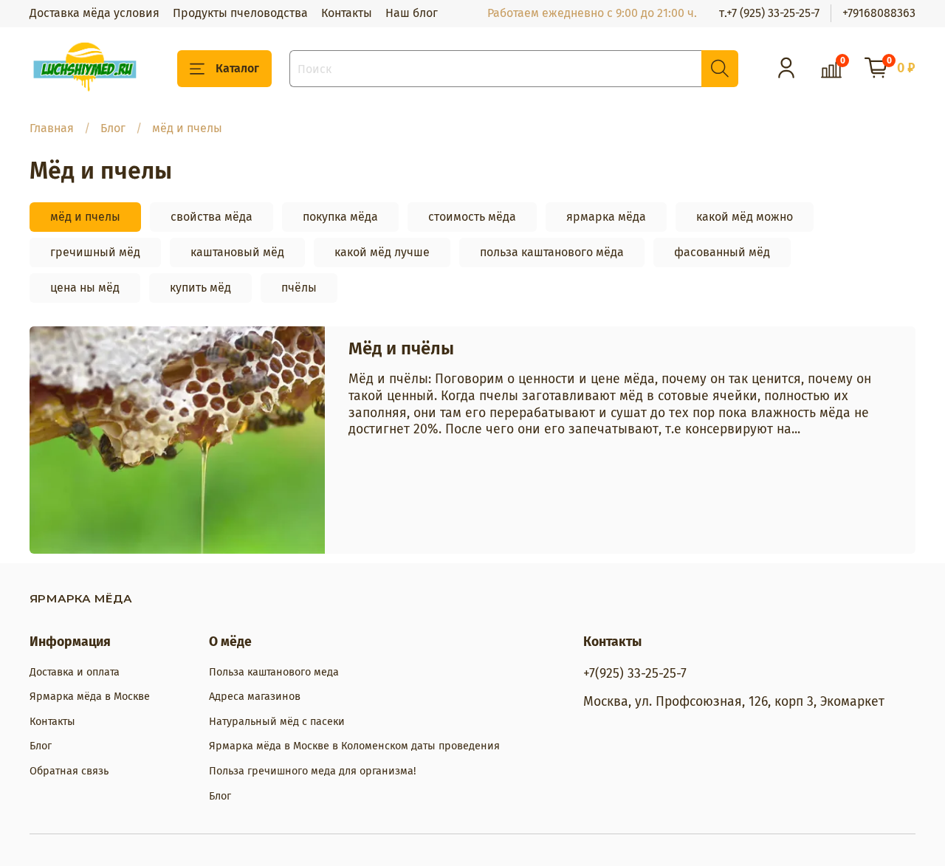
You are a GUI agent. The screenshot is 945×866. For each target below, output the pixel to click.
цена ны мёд (85, 288)
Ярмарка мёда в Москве (90, 696)
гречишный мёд (95, 252)
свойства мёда (211, 217)
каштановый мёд (237, 252)
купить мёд (200, 288)
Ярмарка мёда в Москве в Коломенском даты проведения (354, 746)
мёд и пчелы (85, 217)
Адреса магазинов (254, 696)
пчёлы (299, 288)
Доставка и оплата (75, 672)
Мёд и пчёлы (401, 348)
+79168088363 (878, 13)
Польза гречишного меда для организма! (312, 771)
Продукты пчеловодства (240, 13)
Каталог (237, 68)
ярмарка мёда (606, 217)
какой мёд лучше (382, 252)
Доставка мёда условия (94, 13)
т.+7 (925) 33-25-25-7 (769, 13)
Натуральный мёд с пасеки (277, 721)
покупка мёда (340, 217)
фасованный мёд (722, 252)
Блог (113, 128)
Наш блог (411, 13)
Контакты (346, 13)
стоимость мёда (472, 217)
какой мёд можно (744, 217)
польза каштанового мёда (552, 252)
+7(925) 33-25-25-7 (635, 673)
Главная (52, 128)
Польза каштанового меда (274, 672)
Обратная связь (69, 771)
